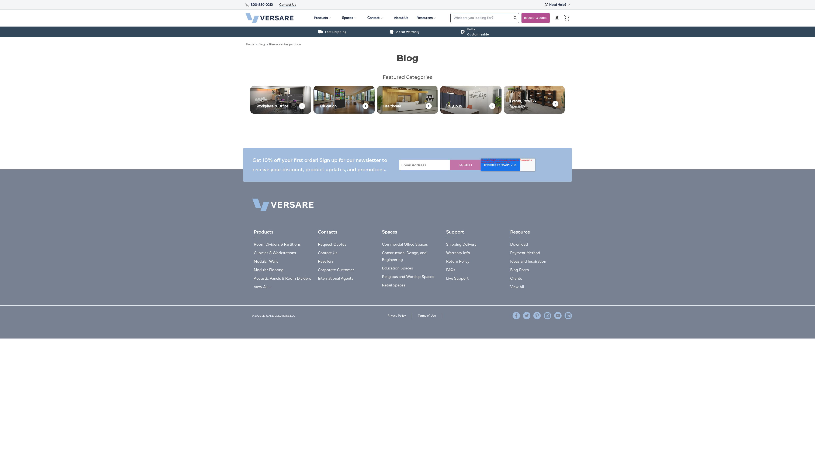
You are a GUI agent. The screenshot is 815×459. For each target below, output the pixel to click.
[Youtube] (558, 315)
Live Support (457, 278)
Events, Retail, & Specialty (523, 104)
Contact (373, 18)
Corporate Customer (336, 270)
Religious (454, 106)
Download (519, 244)
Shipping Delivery (461, 244)
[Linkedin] (568, 315)
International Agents (335, 278)
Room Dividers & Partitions (277, 244)
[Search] (515, 17)
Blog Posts (519, 270)
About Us (401, 18)
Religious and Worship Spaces (408, 276)
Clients (516, 278)
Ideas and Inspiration (528, 261)
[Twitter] (526, 315)
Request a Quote (535, 18)
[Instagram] (547, 315)
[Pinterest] (537, 315)
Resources (425, 18)
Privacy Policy (397, 315)
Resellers (325, 261)
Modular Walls (266, 261)
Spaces (347, 18)
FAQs (450, 270)
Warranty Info (458, 253)
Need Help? (558, 5)
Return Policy (457, 261)
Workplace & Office (272, 106)
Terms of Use (427, 315)
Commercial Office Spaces (405, 244)
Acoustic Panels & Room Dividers (282, 278)
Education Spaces (397, 268)
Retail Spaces (393, 285)
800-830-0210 (262, 5)
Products (321, 18)
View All (261, 287)
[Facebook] (516, 315)
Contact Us (287, 5)
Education (328, 106)
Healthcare (392, 106)
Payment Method (525, 253)
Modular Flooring (269, 270)
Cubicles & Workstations (275, 253)
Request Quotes (332, 244)
